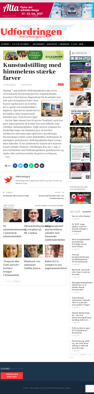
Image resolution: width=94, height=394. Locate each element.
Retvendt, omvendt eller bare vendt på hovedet (81, 272)
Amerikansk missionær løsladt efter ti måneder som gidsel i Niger (81, 301)
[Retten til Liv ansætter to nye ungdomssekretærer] (54, 251)
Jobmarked (64, 44)
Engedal (68, 388)
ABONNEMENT (39, 44)
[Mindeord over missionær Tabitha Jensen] (33, 251)
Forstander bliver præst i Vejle (16, 196)
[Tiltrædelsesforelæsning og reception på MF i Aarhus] (33, 215)
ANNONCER (52, 44)
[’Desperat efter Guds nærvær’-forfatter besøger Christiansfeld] (12, 251)
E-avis (74, 44)
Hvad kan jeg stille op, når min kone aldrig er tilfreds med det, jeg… (81, 344)
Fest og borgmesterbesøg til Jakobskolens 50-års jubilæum (80, 258)
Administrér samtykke (12, 375)
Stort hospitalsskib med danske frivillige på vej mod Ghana (81, 243)
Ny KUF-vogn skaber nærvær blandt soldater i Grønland (80, 228)
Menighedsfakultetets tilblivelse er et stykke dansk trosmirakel (82, 286)
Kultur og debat (20, 44)
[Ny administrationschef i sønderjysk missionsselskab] (12, 215)
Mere (81, 44)
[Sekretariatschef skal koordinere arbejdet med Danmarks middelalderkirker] (54, 215)
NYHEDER (5, 44)
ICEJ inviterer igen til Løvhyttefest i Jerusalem (81, 330)
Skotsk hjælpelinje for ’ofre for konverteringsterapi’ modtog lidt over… (82, 316)
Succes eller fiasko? (81, 216)
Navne (61, 84)
